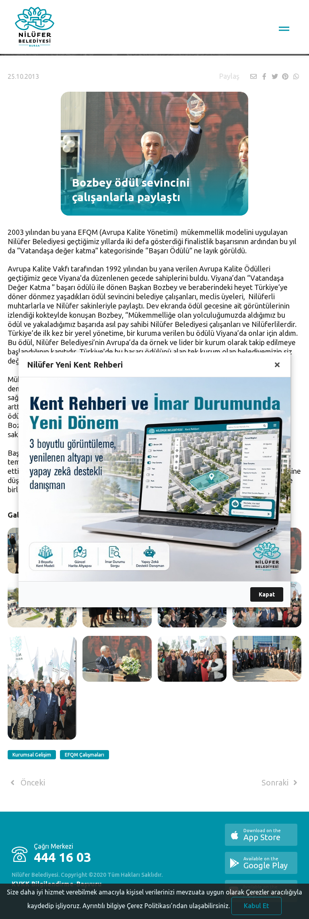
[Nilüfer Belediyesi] (34, 28)
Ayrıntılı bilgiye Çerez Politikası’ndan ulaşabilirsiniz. (156, 905)
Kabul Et (256, 905)
